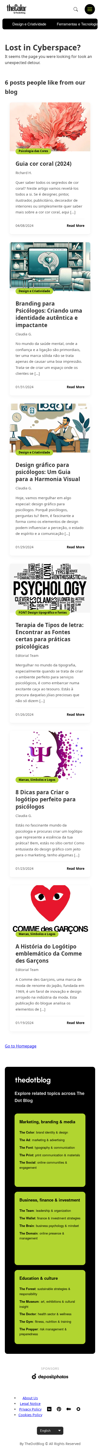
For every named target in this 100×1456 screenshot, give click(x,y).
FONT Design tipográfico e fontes (43, 612)
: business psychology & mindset (49, 1225)
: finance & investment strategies (49, 1218)
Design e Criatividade (29, 23)
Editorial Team (27, 655)
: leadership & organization (45, 1210)
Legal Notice (30, 1403)
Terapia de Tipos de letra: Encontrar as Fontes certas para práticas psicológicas (49, 635)
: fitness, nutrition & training (45, 1321)
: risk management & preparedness (43, 1331)
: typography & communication (47, 1147)
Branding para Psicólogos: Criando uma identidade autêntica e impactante (49, 314)
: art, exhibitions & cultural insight (47, 1304)
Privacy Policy (30, 1409)
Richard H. (24, 172)
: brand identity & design (43, 1132)
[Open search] (76, 9)
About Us (30, 1398)
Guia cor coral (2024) (44, 163)
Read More (75, 225)
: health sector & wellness (45, 1314)
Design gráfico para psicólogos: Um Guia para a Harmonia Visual (48, 472)
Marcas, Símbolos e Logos (37, 780)
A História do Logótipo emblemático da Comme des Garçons (49, 953)
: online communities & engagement (43, 1165)
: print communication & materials (49, 1155)
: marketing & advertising (42, 1139)
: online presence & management (41, 1236)
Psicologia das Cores (33, 151)
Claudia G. (24, 334)
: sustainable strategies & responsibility (44, 1291)
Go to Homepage (20, 1046)
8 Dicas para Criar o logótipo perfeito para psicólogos (46, 799)
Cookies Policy (30, 1414)
